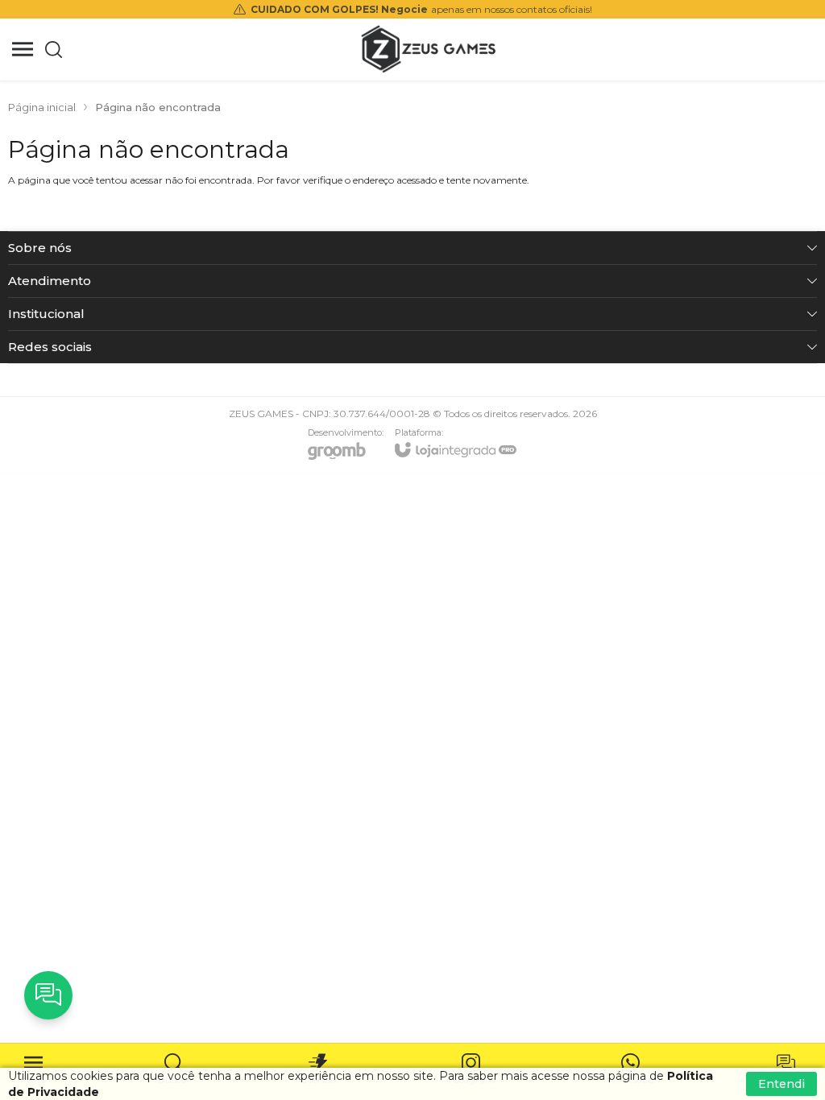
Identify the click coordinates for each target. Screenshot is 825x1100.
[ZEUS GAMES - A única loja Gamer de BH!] (428, 49)
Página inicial (42, 107)
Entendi (781, 1084)
